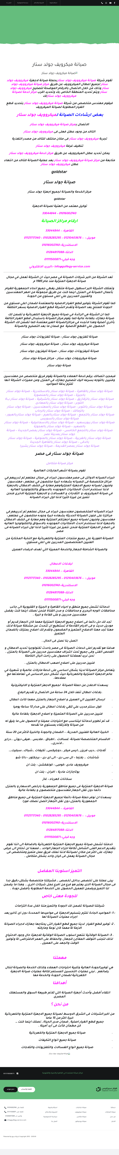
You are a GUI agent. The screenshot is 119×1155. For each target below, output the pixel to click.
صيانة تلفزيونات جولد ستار (40, 337)
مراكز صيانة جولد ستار (38, 358)
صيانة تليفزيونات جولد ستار (79, 351)
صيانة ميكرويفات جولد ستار (77, 358)
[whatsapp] (106, 3)
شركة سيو (15, 1137)
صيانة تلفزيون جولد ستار (80, 337)
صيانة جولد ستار (59, 365)
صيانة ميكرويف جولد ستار (59, 65)
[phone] (102, 3)
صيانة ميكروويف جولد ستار (77, 80)
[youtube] (110, 3)
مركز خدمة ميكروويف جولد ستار (31, 153)
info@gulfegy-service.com (72, 267)
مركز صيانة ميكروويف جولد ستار (53, 124)
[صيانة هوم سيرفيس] (107, 1088)
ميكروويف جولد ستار (37, 115)
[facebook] (115, 3)
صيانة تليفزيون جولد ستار (38, 351)
